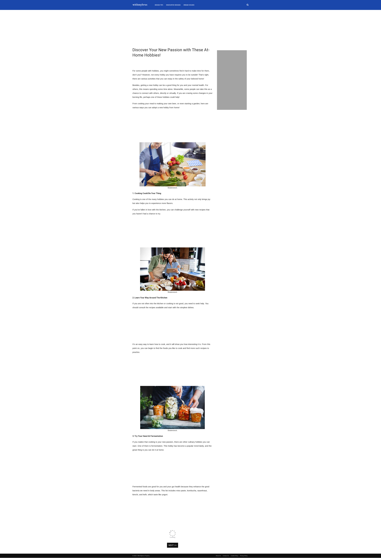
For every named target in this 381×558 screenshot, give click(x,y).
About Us (218, 556)
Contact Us (226, 556)
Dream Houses (189, 5)
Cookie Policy (234, 556)
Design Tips (159, 5)
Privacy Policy (244, 556)
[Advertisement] (190, 33)
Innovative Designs (173, 5)
